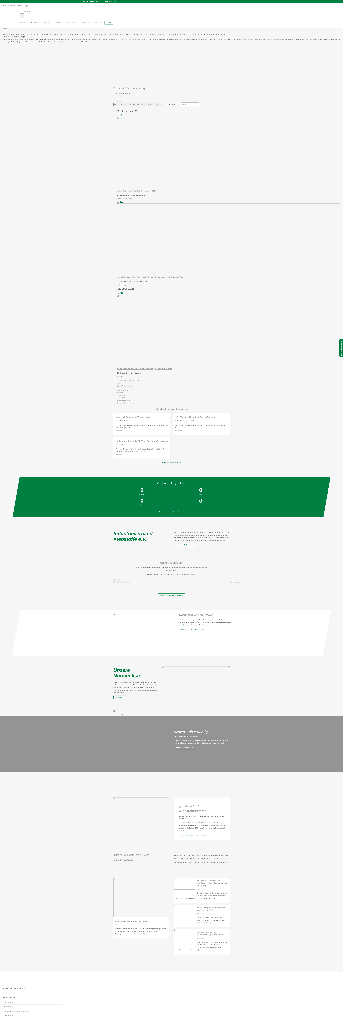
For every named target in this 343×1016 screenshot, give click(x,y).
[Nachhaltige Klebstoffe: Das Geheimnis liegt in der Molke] (184, 935)
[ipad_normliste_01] (196, 667)
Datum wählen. (172, 104)
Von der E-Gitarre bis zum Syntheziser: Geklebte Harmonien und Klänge (212, 883)
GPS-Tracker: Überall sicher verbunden (195, 417)
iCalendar (120, 392)
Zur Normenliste (247, 39)
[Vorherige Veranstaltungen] (118, 96)
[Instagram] (8, 993)
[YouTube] (11, 993)
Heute (118, 101)
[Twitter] (6, 993)
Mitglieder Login (9, 1002)
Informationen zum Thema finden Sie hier (190, 34)
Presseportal (8, 1006)
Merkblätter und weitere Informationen (16, 1011)
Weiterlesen (119, 430)
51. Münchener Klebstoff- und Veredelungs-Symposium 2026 (144, 368)
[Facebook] (3, 993)
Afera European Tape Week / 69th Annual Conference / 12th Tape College (150, 277)
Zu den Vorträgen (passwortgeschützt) (151, 34)
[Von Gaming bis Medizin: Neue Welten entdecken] (184, 910)
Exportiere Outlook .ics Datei (126, 403)
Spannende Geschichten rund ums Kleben (67, 42)
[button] (116, 23)
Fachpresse (127, 421)
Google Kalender (122, 390)
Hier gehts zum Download (273, 39)
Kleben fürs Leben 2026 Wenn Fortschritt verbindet (142, 441)
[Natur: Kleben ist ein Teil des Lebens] (141, 897)
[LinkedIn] (13, 993)
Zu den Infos (21, 39)
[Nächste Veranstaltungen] (118, 98)
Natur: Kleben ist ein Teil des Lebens (134, 417)
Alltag (198, 889)
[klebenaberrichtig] (121, 711)
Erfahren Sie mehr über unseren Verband (100, 34)
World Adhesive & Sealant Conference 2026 (136, 191)
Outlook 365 (121, 395)
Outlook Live (121, 398)
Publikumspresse (136, 421)
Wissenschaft (119, 925)
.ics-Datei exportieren (124, 400)
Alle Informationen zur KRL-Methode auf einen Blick (132, 39)
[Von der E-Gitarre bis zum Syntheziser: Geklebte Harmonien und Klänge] (184, 884)
